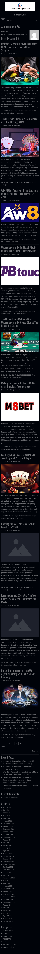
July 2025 (6, 843)
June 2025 (7, 845)
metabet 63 (5, 113)
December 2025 (8, 829)
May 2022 (6, 913)
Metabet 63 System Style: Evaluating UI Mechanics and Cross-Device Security (19, 47)
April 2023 (7, 883)
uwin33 (3, 590)
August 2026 (7, 807)
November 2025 (9, 832)
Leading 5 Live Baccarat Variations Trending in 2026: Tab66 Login (18, 456)
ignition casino (6, 665)
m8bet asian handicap (9, 449)
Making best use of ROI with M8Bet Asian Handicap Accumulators (18, 384)
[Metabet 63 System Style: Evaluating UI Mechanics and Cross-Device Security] (20, 71)
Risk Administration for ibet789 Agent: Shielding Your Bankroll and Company (18, 674)
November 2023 (9, 878)
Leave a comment (17, 113)
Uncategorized (8, 947)
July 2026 (6, 810)
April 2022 (7, 916)
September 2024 (9, 870)
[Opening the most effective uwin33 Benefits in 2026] (20, 547)
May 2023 (6, 881)
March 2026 (7, 821)
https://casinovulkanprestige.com (14, 34)
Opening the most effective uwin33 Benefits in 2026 (18, 525)
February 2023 (8, 889)
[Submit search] (37, 20)
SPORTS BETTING (27, 111)
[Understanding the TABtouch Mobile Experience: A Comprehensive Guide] (20, 271)
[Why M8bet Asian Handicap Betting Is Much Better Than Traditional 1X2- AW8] (20, 212)
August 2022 (7, 905)
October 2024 (8, 867)
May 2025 (6, 848)
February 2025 (8, 856)
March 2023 (7, 886)
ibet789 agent (5, 737)
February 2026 (8, 824)
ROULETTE (7, 939)
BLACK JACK (8, 931)
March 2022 (7, 918)
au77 (2, 185)
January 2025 (8, 859)
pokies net (4, 377)
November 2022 (9, 897)
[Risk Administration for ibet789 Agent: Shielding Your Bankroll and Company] (20, 698)
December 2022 (8, 894)
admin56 (18, 54)
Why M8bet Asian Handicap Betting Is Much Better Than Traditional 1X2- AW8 (19, 194)
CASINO (5, 111)
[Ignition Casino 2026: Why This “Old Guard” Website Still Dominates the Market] (20, 622)
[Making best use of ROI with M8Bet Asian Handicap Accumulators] (20, 407)
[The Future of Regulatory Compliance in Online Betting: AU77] (20, 142)
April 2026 (7, 818)
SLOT (19, 111)
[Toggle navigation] (3, 20)
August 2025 (7, 840)
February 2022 (8, 921)
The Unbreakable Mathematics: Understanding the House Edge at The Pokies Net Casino (19, 322)
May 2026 (6, 815)
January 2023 (8, 891)
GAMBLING (13, 111)
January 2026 (8, 826)
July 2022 (6, 908)
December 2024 (9, 862)
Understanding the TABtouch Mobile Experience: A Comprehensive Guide (19, 249)
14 (16, 743)
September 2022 (9, 902)
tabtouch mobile (6, 313)
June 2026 (7, 813)
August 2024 (7, 872)
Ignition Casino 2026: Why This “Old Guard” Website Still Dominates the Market (19, 599)
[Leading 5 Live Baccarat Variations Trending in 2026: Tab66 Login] (20, 478)
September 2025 (9, 837)
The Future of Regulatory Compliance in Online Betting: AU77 (19, 120)
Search (4, 747)
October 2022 (8, 900)
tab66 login (5, 518)
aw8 (2, 242)
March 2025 (7, 853)
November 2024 (9, 864)
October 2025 (8, 834)
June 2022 (7, 910)
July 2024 (6, 875)
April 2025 (7, 851)
